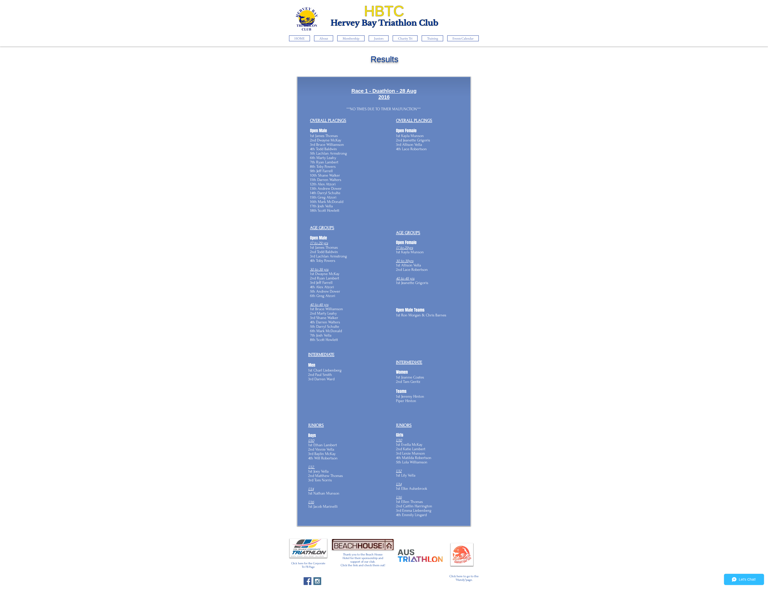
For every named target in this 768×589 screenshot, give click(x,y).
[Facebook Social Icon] (307, 581)
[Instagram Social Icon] (317, 581)
